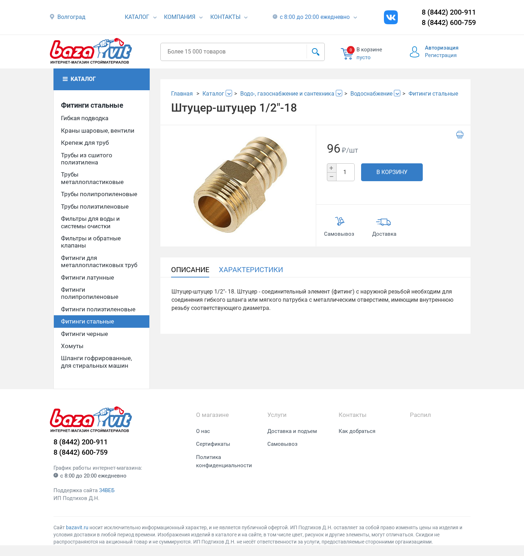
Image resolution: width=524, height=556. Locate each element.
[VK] (391, 17)
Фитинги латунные (87, 277)
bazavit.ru (77, 527)
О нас (203, 431)
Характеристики (251, 269)
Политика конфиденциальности (224, 461)
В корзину (391, 172)
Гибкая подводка (84, 118)
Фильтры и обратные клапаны (91, 242)
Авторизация (441, 48)
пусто (363, 57)
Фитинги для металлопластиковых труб (99, 261)
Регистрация (441, 55)
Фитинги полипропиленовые (89, 293)
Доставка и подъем (292, 431)
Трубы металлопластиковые (92, 178)
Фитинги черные (84, 333)
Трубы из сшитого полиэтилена (86, 159)
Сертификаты (213, 444)
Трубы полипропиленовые (99, 194)
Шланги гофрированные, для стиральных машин (96, 361)
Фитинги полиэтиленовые (98, 309)
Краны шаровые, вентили (97, 130)
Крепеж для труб (85, 142)
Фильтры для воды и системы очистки (90, 222)
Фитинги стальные (92, 105)
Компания (179, 17)
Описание (190, 269)
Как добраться (357, 431)
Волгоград (71, 17)
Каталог (137, 17)
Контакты (225, 17)
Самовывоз (282, 444)
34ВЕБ (106, 490)
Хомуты (72, 346)
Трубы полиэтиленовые (95, 206)
